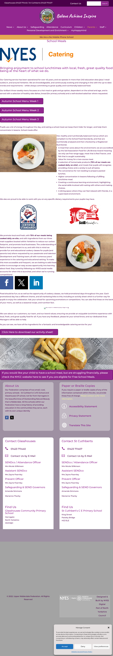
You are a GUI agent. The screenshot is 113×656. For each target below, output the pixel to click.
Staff (102, 27)
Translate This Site (80, 425)
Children (78, 27)
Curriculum (66, 27)
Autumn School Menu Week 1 (20, 101)
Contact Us (75, 3)
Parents (91, 27)
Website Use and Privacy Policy (81, 652)
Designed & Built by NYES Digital (102, 600)
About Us (21, 27)
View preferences (101, 646)
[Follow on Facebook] (6, 282)
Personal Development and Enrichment (47, 31)
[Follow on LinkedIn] (36, 282)
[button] (108, 627)
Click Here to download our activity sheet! (27, 332)
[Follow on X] (21, 282)
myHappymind (78, 31)
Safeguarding (37, 27)
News (9, 27)
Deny (83, 646)
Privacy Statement (80, 415)
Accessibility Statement (83, 406)
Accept (65, 646)
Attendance (52, 27)
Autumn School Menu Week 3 (20, 119)
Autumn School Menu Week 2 (20, 110)
